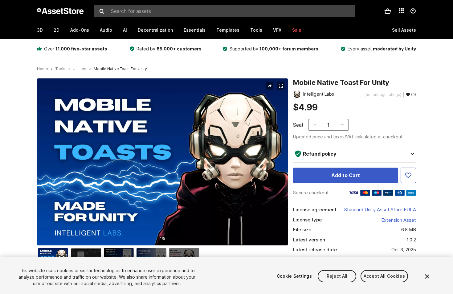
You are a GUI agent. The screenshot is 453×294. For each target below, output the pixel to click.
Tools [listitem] (60, 69)
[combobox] (224, 11)
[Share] (269, 85)
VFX (277, 30)
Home (42, 69)
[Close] (427, 276)
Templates (227, 30)
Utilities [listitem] (79, 69)
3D (40, 30)
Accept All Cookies (384, 276)
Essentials (195, 30)
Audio (106, 30)
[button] (387, 11)
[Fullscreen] (280, 85)
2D (56, 30)
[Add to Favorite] (408, 175)
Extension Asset (398, 220)
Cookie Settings (294, 276)
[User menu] (413, 11)
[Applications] (401, 10)
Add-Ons (79, 30)
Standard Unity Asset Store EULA (380, 210)
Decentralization (155, 30)
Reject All (337, 276)
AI (125, 30)
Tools (256, 30)
